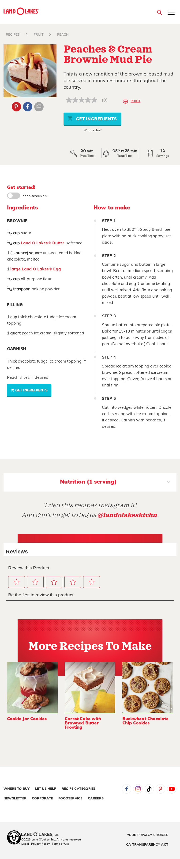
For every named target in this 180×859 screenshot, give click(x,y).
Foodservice (70, 798)
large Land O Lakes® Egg (35, 269)
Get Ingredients (96, 119)
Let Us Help (45, 789)
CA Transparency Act (147, 844)
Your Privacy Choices (147, 835)
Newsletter (15, 798)
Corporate (42, 798)
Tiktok (149, 789)
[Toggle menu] (171, 13)
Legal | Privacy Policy (35, 843)
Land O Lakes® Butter (42, 243)
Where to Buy (17, 789)
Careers (96, 798)
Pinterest (16, 106)
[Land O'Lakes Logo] (21, 11)
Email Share (39, 106)
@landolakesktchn (127, 515)
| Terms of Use (60, 843)
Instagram (137, 789)
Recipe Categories (79, 789)
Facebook (27, 106)
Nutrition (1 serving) (88, 482)
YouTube (171, 789)
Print (135, 101)
